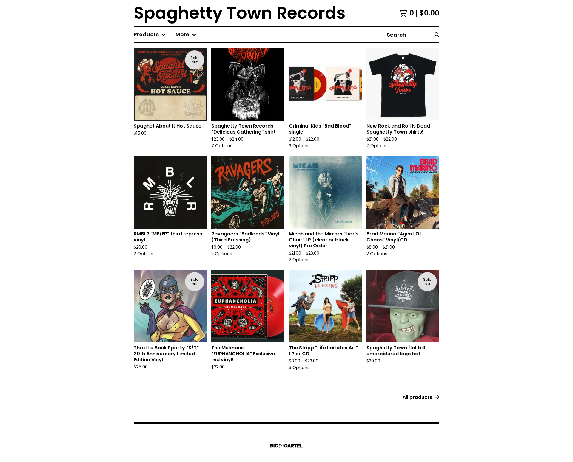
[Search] (437, 34)
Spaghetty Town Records (240, 13)
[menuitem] (150, 34)
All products (417, 397)
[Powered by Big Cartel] (286, 445)
